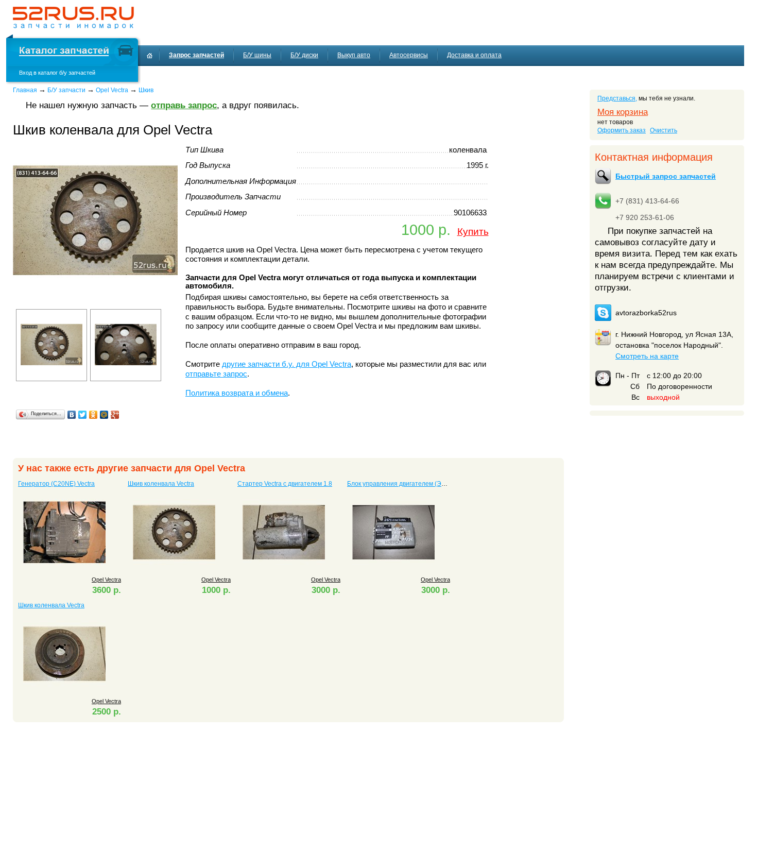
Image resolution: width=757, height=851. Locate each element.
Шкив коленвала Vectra (161, 483)
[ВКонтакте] (71, 414)
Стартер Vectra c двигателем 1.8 (284, 483)
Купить (473, 231)
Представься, (617, 98)
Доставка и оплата (474, 55)
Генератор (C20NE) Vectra (56, 483)
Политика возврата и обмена (236, 393)
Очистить (663, 130)
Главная (25, 90)
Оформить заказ (621, 130)
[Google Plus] (115, 414)
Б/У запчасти (66, 90)
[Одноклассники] (93, 414)
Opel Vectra (112, 90)
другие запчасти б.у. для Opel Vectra (286, 364)
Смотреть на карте (647, 356)
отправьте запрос (216, 374)
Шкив (146, 90)
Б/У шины (257, 55)
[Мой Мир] (104, 414)
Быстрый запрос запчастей (665, 176)
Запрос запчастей (196, 55)
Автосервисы (408, 55)
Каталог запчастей (64, 52)
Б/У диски (304, 55)
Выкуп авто (353, 55)
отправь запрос (184, 105)
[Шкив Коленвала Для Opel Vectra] (95, 301)
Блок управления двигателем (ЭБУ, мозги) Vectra (418, 483)
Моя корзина (622, 112)
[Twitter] (82, 414)
